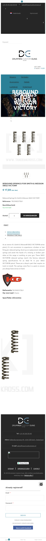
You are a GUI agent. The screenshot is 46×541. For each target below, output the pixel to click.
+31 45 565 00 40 (26, 433)
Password (9, 503)
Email (7, 493)
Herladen (24, 77)
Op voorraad (8, 293)
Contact (36, 469)
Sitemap (11, 469)
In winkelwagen (30, 215)
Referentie (7, 290)
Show (39, 485)
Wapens (13, 77)
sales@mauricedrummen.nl (31, 5)
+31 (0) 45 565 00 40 (10, 5)
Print (6, 225)
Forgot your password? (23, 520)
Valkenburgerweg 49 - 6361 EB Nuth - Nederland (26, 440)
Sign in (23, 515)
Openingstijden (23, 469)
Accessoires (14, 82)
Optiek (26, 82)
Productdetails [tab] (14, 235)
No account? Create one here (23, 523)
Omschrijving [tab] (13, 232)
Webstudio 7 (28, 475)
